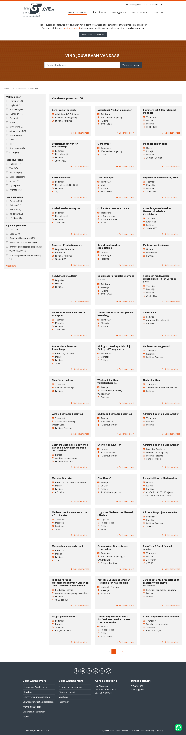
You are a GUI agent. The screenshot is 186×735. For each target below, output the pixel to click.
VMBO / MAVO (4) (17, 251)
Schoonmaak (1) (17, 148)
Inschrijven (64, 701)
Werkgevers (119, 12)
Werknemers (139, 12)
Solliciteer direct (81, 132)
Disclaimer (135, 730)
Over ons (158, 12)
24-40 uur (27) (16, 213)
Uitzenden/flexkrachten (34, 711)
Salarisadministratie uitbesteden (38, 701)
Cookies (125, 730)
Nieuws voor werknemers (71, 687)
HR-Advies (27, 692)
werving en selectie (72, 28)
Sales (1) (13, 139)
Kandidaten (100, 12)
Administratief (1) (17, 131)
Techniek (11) (15, 118)
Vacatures (63, 697)
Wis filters (11, 265)
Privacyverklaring (147, 730)
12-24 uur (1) (15, 218)
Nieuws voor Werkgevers (35, 687)
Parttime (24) (15, 201)
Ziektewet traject (67, 692)
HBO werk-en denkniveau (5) (23, 242)
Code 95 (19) (15, 233)
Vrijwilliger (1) (15, 189)
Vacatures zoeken (130, 65)
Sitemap (160, 730)
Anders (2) (14, 181)
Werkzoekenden (77, 12)
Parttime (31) (15, 172)
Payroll (26, 716)
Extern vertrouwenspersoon (36, 697)
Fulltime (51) (15, 205)
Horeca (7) (14, 122)
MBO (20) (13, 229)
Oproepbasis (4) (17, 176)
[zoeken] (162, 4)
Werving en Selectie (32, 706)
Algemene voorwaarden (111, 730)
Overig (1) (14, 152)
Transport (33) (16, 101)
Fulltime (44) (15, 164)
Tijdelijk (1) (14, 185)
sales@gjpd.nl (135, 4)
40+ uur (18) (15, 209)
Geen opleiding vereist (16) (22, 238)
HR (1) (12, 144)
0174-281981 (152, 4)
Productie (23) (16, 109)
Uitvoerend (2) (16, 126)
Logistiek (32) (15, 105)
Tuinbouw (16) (16, 113)
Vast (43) (13, 168)
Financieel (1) (15, 135)
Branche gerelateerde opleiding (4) (26, 246)
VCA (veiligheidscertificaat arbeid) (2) (25, 257)
